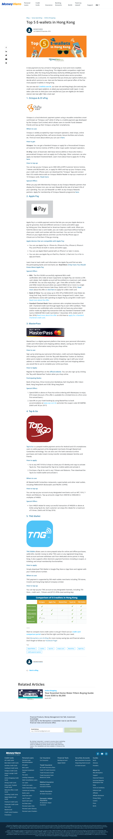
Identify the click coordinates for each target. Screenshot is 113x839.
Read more (44, 177)
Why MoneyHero (98, 773)
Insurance (48, 5)
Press (94, 803)
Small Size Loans (27, 795)
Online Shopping (49, 18)
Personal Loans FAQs (28, 806)
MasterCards (8, 809)
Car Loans (25, 782)
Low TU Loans (26, 798)
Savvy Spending (37, 18)
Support (90, 5)
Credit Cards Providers (11, 812)
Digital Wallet (61, 763)
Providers (95, 765)
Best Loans (25, 767)
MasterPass (71, 648)
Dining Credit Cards (10, 782)
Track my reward (78, 4)
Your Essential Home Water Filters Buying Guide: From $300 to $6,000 (69, 694)
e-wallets (42, 648)
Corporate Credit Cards (11, 804)
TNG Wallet (30, 551)
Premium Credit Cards (11, 802)
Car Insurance (44, 760)
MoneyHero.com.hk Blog (39, 638)
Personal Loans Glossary (29, 808)
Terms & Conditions (99, 788)
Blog (27, 18)
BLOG (70, 5)
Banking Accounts (58, 4)
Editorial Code (97, 790)
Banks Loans (26, 793)
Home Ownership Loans (29, 788)
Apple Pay (81, 648)
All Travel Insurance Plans (47, 767)
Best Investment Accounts (82, 760)
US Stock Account (80, 765)
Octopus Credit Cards (11, 771)
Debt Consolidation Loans (29, 780)
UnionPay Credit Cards (11, 794)
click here (51, 290)
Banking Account (62, 760)
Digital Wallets (31, 648)
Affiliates (95, 793)
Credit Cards (38, 4)
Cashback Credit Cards (11, 768)
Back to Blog (33, 670)
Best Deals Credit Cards (12, 763)
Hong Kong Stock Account (82, 763)
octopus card (60, 648)
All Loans (25, 765)
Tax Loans (25, 775)
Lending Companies (28, 777)
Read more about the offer (39, 300)
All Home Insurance (45, 794)
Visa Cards (8, 807)
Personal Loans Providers (29, 811)
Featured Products (98, 778)
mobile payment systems (34, 652)
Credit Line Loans (27, 785)
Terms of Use (64, 835)
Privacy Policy (97, 798)
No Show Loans (26, 803)
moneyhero (38, 29)
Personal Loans (27, 4)
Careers (95, 801)
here (63, 138)
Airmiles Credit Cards (11, 765)
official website (55, 372)
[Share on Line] (6, 63)
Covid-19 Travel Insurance (47, 770)
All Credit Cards (9, 760)
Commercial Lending (28, 790)
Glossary (95, 763)
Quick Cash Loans (27, 801)
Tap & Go (29, 446)
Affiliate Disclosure (98, 795)
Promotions (8, 815)
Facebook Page (51, 641)
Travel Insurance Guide (47, 773)
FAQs (94, 785)
